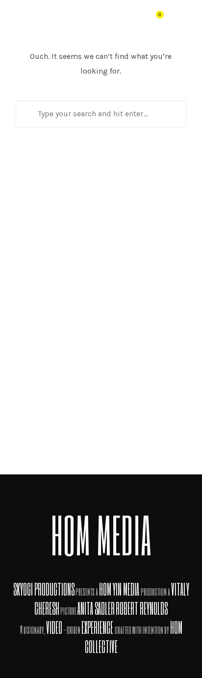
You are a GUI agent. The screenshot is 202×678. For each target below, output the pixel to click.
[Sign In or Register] (133, 18)
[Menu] (184, 18)
